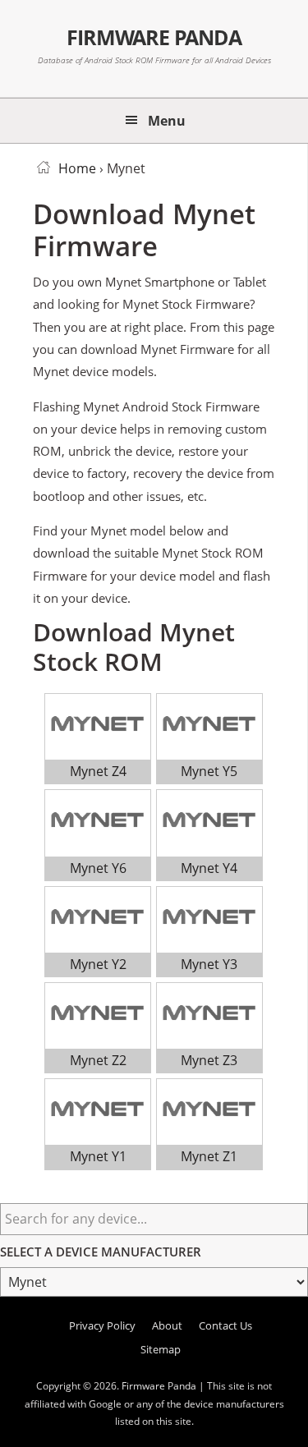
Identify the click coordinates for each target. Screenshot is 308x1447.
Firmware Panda (154, 37)
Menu (167, 121)
